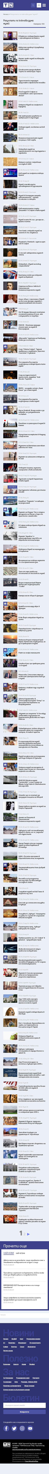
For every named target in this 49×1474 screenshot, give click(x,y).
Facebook (6, 1428)
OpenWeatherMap (31, 1461)
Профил (32, 1364)
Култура (14, 1347)
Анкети (15, 1364)
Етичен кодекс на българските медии (16, 1390)
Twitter (14, 1428)
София (5, 1347)
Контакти (36, 1378)
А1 (4, 1343)
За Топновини (8, 1378)
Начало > (6, 14)
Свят (21, 1339)
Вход (39, 5)
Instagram (22, 1428)
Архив (24, 1364)
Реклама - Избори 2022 (29, 1382)
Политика (11, 1343)
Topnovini (6, 1445)
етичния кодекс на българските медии (26, 1449)
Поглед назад (8, 1351)
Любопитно (32, 1347)
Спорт (22, 1347)
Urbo (16, 1382)
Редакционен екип (22, 1378)
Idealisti (14, 1339)
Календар (6, 1364)
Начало (5, 1339)
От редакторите (35, 1343)
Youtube (30, 1428)
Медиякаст (22, 1343)
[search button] (33, 5)
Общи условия (29, 1386)
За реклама (7, 1382)
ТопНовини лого (8, 5)
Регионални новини (33, 1339)
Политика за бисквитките (12, 1386)
